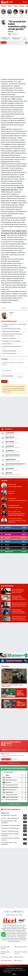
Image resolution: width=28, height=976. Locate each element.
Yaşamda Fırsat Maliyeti (9, 338)
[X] (14, 34)
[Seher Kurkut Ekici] (4, 506)
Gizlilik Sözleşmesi (10, 914)
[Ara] (23, 2)
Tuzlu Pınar (11, 493)
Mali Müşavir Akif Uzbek (15, 518)
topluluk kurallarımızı (14, 386)
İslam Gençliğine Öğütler (15, 486)
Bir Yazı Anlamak (7, 343)
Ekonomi (21, 6)
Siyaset (10, 6)
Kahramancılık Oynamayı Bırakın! (11, 331)
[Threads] (20, 911)
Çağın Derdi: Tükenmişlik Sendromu (12, 346)
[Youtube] (15, 911)
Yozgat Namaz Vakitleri (5, 952)
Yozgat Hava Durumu (21, 946)
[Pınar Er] (3, 22)
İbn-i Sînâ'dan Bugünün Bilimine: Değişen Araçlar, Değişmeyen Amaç (16, 514)
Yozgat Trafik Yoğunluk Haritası (21, 952)
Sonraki (23, 308)
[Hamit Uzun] (4, 492)
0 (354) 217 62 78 (6, 759)
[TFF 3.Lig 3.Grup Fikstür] (26, 809)
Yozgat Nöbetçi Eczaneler (5, 947)
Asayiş (16, 6)
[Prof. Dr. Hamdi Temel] (4, 513)
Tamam (14, 974)
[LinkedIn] (13, 911)
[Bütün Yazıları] (26, 321)
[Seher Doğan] (4, 485)
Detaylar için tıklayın (14, 804)
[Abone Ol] (26, 42)
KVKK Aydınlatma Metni (18, 972)
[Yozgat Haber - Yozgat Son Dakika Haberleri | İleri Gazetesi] (7, 2)
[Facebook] (12, 34)
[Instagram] (17, 34)
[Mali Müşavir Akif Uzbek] (4, 520)
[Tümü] (26, 480)
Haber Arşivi (19, 960)
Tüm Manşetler (19, 957)
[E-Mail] (9, 34)
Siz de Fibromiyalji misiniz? (15, 507)
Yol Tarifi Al (15, 759)
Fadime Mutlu (12, 498)
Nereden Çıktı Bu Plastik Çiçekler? (12, 328)
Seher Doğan (12, 484)
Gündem (3, 6)
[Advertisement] (14, 62)
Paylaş (4, 42)
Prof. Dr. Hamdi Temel (14, 511)
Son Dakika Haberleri (7, 960)
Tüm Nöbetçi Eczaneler (14, 763)
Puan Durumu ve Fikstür (8, 957)
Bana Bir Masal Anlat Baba (10, 351)
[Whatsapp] (23, 911)
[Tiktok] (18, 911)
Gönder (4, 381)
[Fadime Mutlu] (4, 499)
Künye (16, 914)
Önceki (4, 308)
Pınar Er (10, 31)
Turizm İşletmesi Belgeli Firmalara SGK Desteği (17, 521)
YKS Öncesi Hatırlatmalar (9, 353)
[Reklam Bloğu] (14, 655)
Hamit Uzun (11, 491)
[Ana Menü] (25, 2)
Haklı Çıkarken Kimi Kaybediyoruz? (17, 500)
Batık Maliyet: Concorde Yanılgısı (11, 341)
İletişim (20, 914)
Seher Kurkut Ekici (13, 505)
